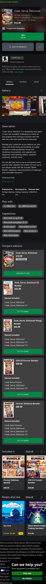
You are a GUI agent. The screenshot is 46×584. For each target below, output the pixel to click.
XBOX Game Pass (33, 542)
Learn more (18, 71)
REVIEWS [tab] (23, 82)
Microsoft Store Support (18, 554)
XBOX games (19, 542)
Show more (6, 181)
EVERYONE (16, 58)
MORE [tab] (36, 82)
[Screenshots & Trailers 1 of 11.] (19, 105)
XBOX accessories (7, 545)
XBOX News (21, 545)
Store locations (14, 557)
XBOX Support (33, 545)
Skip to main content (9, 1)
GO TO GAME (23, 311)
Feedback (4, 548)
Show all (29, 451)
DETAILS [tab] (9, 82)
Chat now (27, 573)
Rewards (4, 561)
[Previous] (36, 90)
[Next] (41, 90)
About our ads (6, 582)
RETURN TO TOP (23, 273)
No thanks (27, 578)
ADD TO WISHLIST (19, 47)
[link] (13, 472)
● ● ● (40, 47)
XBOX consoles (6, 542)
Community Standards (19, 548)
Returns (32, 554)
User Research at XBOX (25, 551)
